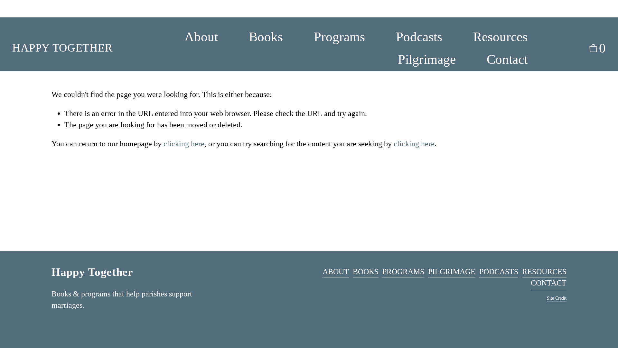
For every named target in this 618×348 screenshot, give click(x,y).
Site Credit (556, 298)
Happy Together (62, 48)
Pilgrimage (427, 59)
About (201, 36)
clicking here (184, 144)
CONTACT (548, 283)
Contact (507, 59)
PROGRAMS (403, 271)
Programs (339, 36)
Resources (500, 36)
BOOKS (366, 271)
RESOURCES (544, 271)
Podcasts (419, 36)
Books (266, 36)
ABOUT (336, 271)
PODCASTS (498, 271)
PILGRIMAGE (451, 271)
